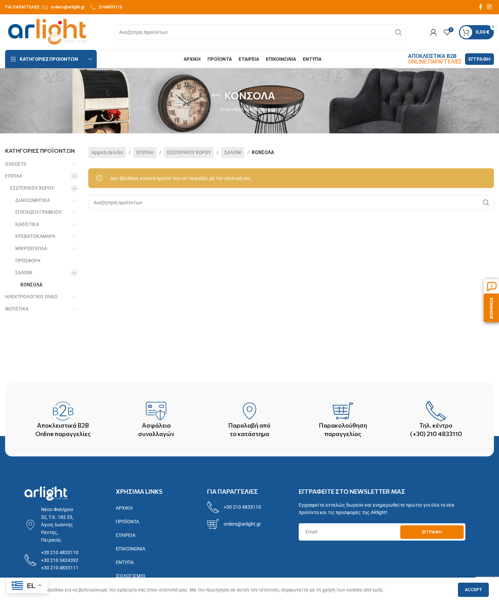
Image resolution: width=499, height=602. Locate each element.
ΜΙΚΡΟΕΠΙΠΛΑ (31, 248)
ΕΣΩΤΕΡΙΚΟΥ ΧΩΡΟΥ (32, 188)
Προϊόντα (127, 521)
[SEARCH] (398, 32)
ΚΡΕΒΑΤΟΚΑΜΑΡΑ (35, 236)
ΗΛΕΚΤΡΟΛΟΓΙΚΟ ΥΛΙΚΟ (31, 296)
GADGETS (15, 164)
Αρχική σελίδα (107, 152)
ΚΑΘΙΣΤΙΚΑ (27, 224)
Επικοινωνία (130, 548)
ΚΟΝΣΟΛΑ (31, 284)
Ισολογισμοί (130, 576)
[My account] (433, 32)
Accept (473, 589)
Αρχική (124, 508)
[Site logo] (47, 31)
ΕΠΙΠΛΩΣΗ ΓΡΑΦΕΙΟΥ (38, 212)
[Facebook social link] (481, 7)
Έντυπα (125, 562)
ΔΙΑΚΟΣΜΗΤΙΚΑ (32, 200)
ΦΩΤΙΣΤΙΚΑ (17, 309)
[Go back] (215, 95)
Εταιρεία (125, 535)
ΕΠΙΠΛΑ (13, 175)
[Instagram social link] (489, 7)
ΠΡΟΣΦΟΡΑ (27, 260)
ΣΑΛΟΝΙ (23, 272)
